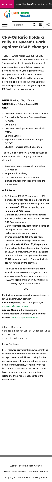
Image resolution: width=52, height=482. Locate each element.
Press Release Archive (30, 465)
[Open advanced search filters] (40, 25)
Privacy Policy (39, 477)
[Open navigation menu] (4, 24)
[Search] (34, 25)
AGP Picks (7, 4)
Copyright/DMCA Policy (17, 477)
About (13, 465)
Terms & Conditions (38, 471)
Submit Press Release (15, 471)
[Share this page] (48, 24)
